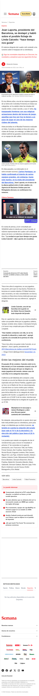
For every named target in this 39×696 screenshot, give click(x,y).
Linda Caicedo (16, 479)
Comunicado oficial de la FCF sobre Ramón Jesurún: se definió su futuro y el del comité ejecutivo (15, 274)
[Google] (3, 670)
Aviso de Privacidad (9, 676)
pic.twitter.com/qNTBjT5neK (25, 349)
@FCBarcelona (8, 349)
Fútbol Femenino (30, 479)
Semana (4, 22)
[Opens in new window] (7, 670)
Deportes (12, 22)
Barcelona (6, 479)
